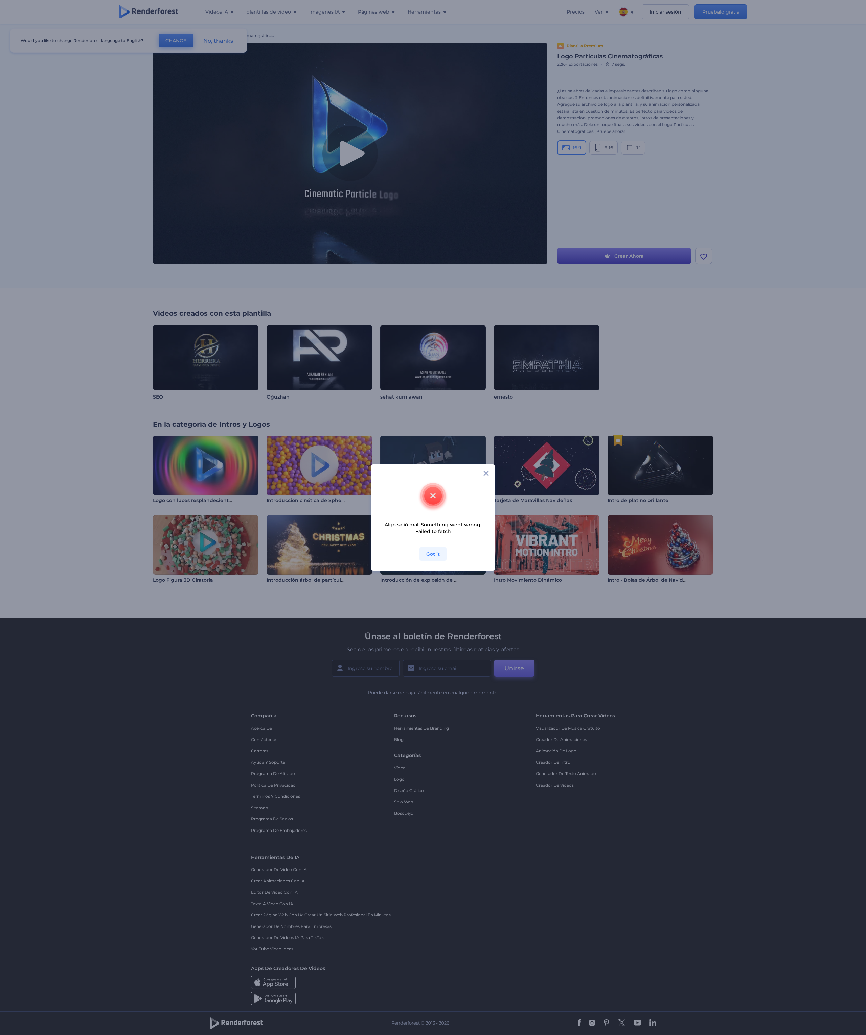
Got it (433, 554)
